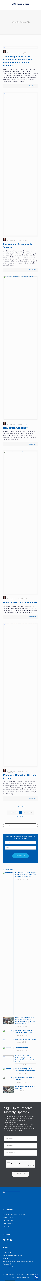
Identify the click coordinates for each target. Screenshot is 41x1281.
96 (20, 812)
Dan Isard (10, 53)
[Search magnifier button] (35, 825)
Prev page (21, 806)
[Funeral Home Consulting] (20, 6)
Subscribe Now (20, 1174)
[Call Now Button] (36, 1277)
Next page (19, 816)
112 (32, 812)
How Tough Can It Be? (15, 428)
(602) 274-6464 (8, 1223)
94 (13, 812)
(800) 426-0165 (8, 1220)
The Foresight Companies (24, 1274)
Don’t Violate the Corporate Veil (20, 602)
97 (24, 812)
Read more (32, 86)
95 (17, 812)
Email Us (6, 1226)
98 (27, 812)
